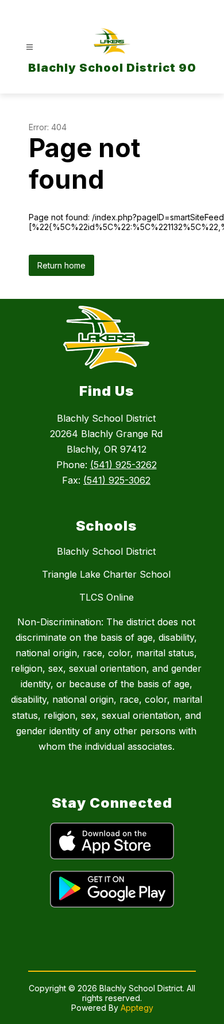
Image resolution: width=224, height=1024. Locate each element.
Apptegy (137, 1008)
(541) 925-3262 (123, 464)
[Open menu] (29, 47)
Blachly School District (106, 551)
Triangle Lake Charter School (106, 574)
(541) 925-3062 (116, 480)
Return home (61, 265)
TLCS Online (106, 597)
